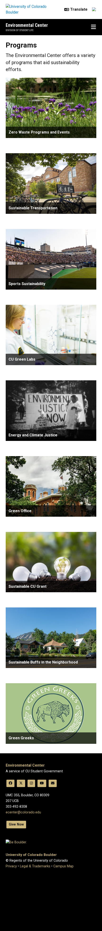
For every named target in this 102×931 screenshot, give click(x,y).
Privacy (11, 866)
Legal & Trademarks (35, 866)
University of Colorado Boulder (31, 855)
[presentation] (51, 108)
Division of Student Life (19, 30)
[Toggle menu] (93, 27)
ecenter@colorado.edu (23, 812)
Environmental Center (27, 25)
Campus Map (63, 866)
